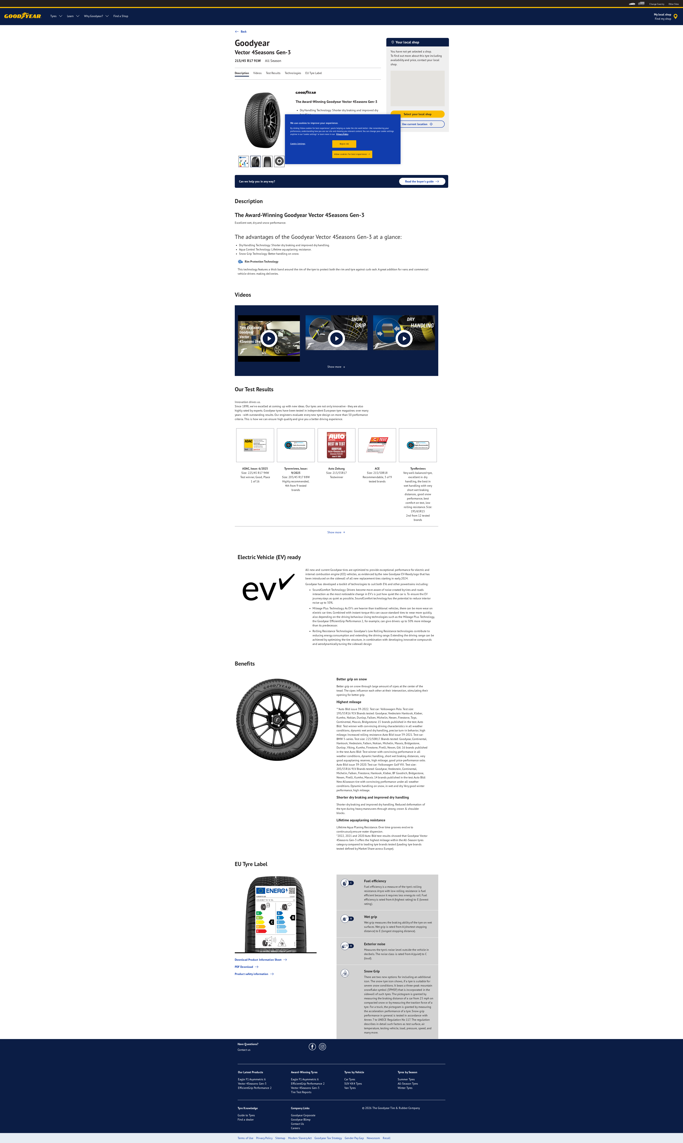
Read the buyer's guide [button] (419, 181)
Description (242, 73)
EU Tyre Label (313, 73)
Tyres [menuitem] (53, 16)
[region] (343, 139)
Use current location (415, 124)
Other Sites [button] (674, 4)
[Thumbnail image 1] (243, 161)
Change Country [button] (656, 4)
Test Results (273, 73)
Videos (257, 73)
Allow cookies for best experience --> (352, 154)
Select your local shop (417, 114)
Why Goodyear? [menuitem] (93, 16)
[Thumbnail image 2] (255, 161)
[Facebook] (312, 1046)
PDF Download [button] (244, 967)
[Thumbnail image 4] (279, 161)
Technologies (293, 73)
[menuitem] (632, 3)
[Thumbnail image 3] (267, 161)
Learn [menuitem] (70, 16)
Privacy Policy (342, 134)
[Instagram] (322, 1046)
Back (244, 31)
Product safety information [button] (251, 974)
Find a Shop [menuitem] (120, 16)
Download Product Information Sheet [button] (258, 959)
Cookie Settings (297, 143)
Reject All (344, 144)
